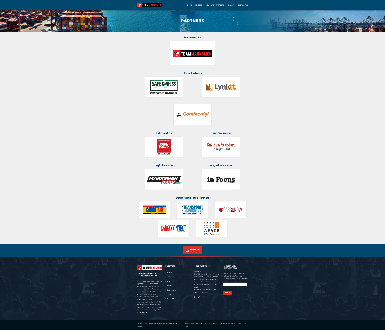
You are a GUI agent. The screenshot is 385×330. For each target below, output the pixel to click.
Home (189, 5)
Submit (227, 292)
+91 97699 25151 (203, 292)
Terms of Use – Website (202, 323)
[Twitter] (199, 297)
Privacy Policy (189, 323)
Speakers (198, 5)
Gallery (231, 5)
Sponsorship (171, 290)
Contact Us (243, 5)
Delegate (210, 5)
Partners (220, 5)
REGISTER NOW (195, 250)
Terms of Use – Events (218, 323)
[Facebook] (194, 297)
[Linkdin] (208, 297)
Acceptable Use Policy (233, 323)
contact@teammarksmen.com (205, 290)
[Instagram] (203, 297)
